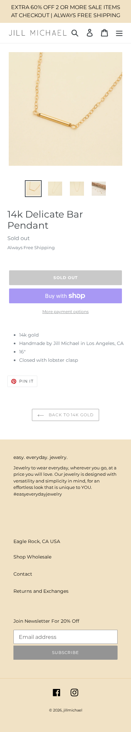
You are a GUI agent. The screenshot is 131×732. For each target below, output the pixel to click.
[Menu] (119, 33)
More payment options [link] (65, 311)
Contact (22, 574)
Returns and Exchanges (41, 591)
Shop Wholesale (32, 557)
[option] (33, 189)
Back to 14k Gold (70, 414)
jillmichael (72, 710)
